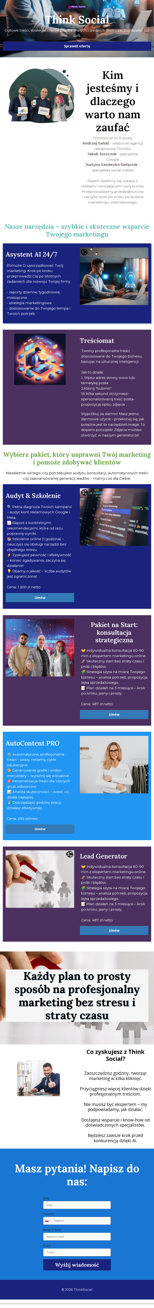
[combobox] (47, 1221)
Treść (47, 1246)
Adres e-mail (52, 1230)
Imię (46, 1198)
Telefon (48, 1214)
